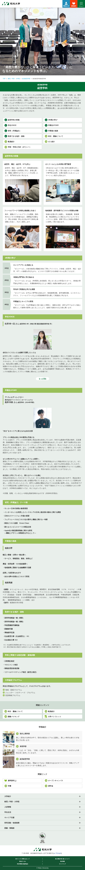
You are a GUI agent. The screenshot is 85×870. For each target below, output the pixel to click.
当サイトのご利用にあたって (22, 858)
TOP (4, 78)
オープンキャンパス (55, 780)
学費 (9, 786)
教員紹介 (11, 141)
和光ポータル (22, 861)
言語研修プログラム (12, 695)
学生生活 (7, 812)
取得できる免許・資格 (16, 136)
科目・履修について (55, 136)
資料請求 (73, 6)
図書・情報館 (9, 828)
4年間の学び (52, 120)
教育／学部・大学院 (14, 78)
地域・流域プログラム (13, 690)
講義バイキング (13, 716)
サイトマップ (62, 863)
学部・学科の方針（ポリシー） (19, 147)
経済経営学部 (26, 78)
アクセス (58, 853)
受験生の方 (66, 6)
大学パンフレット (54, 716)
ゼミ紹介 (51, 141)
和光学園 (62, 861)
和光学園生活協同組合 (22, 863)
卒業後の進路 (53, 131)
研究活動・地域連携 (11, 823)
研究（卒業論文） (14, 131)
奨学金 (50, 786)
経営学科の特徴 (13, 120)
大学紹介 (7, 796)
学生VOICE (12, 125)
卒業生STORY (53, 125)
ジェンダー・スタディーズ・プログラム (20, 693)
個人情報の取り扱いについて (62, 858)
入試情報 (7, 807)
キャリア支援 (9, 817)
